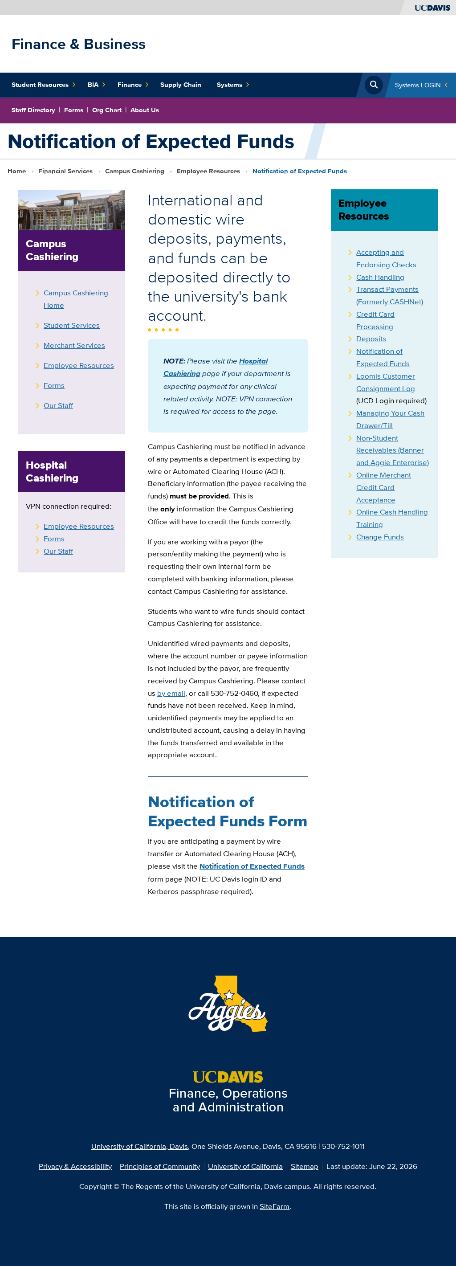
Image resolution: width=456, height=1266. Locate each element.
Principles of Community (160, 1166)
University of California (245, 1166)
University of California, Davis (139, 1146)
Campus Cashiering (134, 171)
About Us (144, 110)
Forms (73, 110)
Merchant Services (74, 345)
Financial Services (65, 171)
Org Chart (107, 110)
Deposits (371, 338)
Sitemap (304, 1166)
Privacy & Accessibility (75, 1166)
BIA (93, 85)
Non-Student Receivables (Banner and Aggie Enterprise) (392, 450)
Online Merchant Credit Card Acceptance (383, 487)
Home (17, 171)
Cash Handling (380, 276)
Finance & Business (79, 44)
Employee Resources (208, 171)
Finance (130, 85)
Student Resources (40, 85)
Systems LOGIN (418, 85)
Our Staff (58, 405)
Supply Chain (180, 85)
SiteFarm (274, 1206)
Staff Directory (33, 110)
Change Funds (380, 536)
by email (171, 692)
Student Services (72, 325)
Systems (229, 85)
